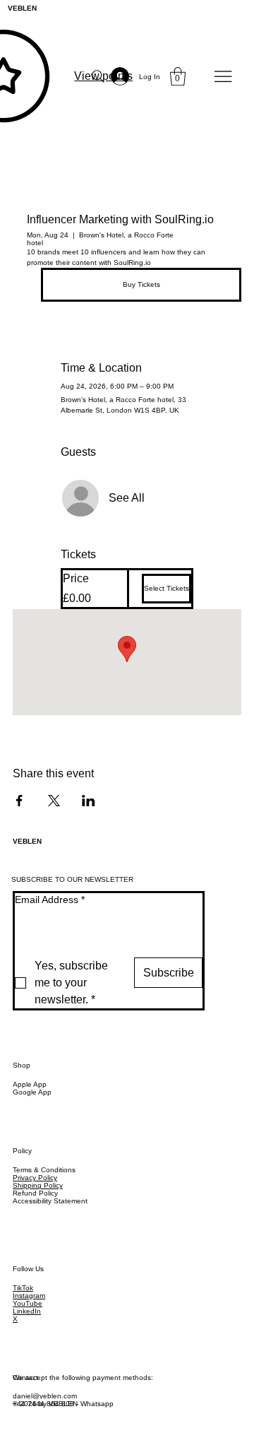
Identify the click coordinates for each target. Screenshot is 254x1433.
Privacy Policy (35, 1177)
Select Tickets (166, 588)
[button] (178, 76)
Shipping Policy (38, 1185)
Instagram (29, 1295)
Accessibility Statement (50, 1201)
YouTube (27, 1303)
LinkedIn (27, 1311)
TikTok (23, 1288)
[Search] (98, 76)
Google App (32, 1092)
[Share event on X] (54, 800)
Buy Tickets (141, 284)
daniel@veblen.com (45, 1396)
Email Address (50, 899)
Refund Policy (35, 1193)
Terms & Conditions (44, 1170)
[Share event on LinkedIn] (88, 800)
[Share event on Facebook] (19, 800)
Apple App (30, 1084)
